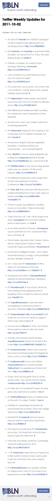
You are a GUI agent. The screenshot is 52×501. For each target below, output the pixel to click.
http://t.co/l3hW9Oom (18, 70)
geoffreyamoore (19, 302)
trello (27, 58)
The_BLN (15, 189)
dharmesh (16, 130)
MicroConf (14, 368)
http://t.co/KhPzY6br (17, 282)
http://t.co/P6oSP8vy (17, 270)
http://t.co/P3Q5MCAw (18, 161)
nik (32, 223)
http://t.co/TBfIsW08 (34, 46)
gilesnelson (17, 98)
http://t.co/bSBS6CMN (29, 196)
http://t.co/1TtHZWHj (36, 356)
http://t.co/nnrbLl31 (35, 314)
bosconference (16, 365)
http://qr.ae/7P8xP (16, 333)
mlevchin (19, 452)
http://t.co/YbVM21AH (24, 105)
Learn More (43, 491)
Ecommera (42, 247)
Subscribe (44, 5)
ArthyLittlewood (19, 397)
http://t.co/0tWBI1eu (22, 371)
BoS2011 (17, 154)
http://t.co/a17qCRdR (30, 184)
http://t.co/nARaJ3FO (29, 412)
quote (16, 137)
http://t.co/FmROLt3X (31, 383)
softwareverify (18, 361)
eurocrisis (32, 66)
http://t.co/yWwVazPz (18, 447)
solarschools (15, 383)
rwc (40, 392)
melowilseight (18, 314)
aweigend (20, 220)
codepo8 (25, 417)
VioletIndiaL (41, 429)
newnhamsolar (19, 349)
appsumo (24, 157)
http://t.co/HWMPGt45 (18, 211)
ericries (23, 39)
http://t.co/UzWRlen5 (25, 172)
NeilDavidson (18, 166)
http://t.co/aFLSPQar (36, 474)
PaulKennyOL (18, 287)
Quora (26, 326)
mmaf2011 (14, 199)
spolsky (29, 51)
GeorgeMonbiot (38, 275)
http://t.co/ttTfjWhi (16, 424)
